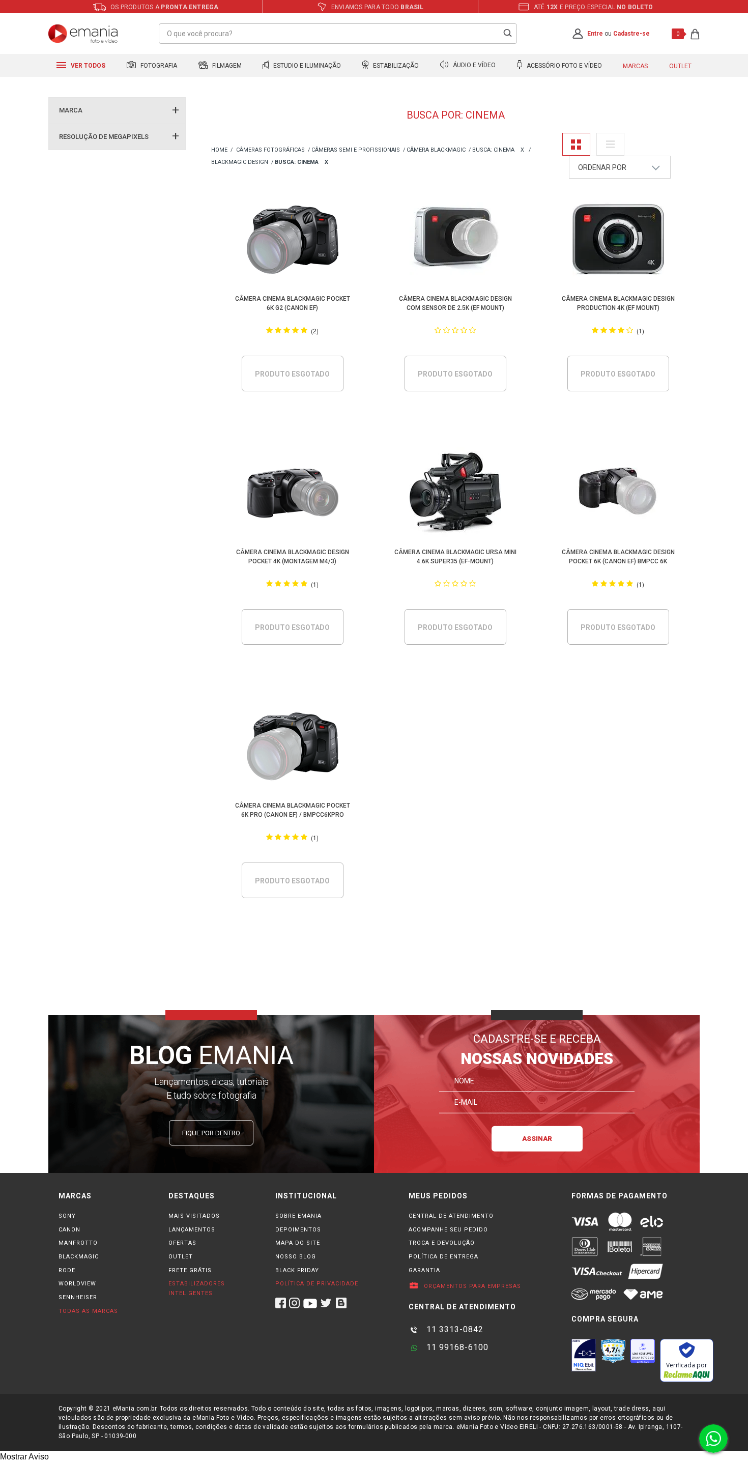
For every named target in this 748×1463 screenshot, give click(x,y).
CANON (69, 1229)
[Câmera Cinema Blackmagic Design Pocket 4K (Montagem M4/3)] (292, 495)
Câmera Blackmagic (436, 150)
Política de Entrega (443, 1256)
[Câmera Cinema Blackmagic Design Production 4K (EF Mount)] (618, 241)
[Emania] (83, 33)
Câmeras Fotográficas (270, 150)
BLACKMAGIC (79, 1256)
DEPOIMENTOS (298, 1229)
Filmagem (226, 65)
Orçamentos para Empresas (471, 1286)
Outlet (680, 66)
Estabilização (395, 65)
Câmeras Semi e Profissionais (355, 150)
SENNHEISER (78, 1297)
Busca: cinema (493, 150)
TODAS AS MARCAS (88, 1311)
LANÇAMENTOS (191, 1229)
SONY (67, 1216)
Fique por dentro (211, 1133)
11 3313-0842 (453, 1329)
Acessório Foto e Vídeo (563, 65)
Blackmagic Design (239, 162)
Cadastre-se (631, 33)
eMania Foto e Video (219, 150)
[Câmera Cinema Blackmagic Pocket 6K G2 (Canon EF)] (292, 241)
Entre (595, 33)
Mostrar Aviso (24, 1456)
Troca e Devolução (442, 1243)
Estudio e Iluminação (306, 65)
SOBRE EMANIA (298, 1216)
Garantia (424, 1270)
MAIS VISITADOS (194, 1216)
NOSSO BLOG (295, 1256)
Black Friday (297, 1270)
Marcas (635, 66)
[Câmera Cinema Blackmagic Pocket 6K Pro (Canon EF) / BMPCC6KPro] (292, 748)
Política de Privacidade (316, 1283)
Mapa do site (297, 1243)
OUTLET (180, 1256)
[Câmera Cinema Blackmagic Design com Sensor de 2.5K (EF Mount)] (455, 241)
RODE (67, 1270)
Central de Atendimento (451, 1216)
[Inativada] (583, 1355)
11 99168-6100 (456, 1347)
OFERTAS (182, 1243)
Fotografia (158, 65)
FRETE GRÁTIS (190, 1270)
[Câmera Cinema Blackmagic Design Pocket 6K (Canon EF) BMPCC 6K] (618, 495)
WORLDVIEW (77, 1283)
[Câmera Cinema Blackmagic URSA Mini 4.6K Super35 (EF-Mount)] (455, 495)
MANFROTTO (78, 1243)
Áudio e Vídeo (473, 65)
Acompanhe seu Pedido (448, 1229)
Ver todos (87, 65)
